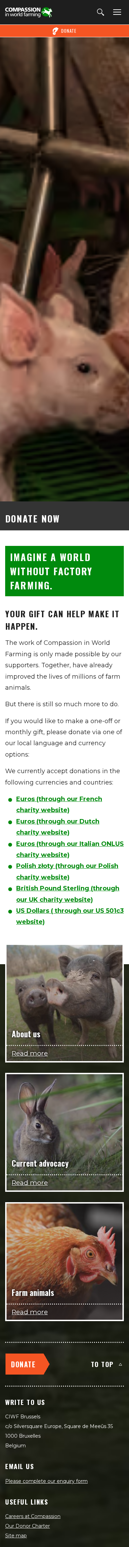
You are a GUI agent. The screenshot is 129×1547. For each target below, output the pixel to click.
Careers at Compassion (33, 1516)
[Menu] (116, 12)
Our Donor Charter (27, 1526)
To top (102, 1364)
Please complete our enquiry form (46, 1481)
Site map (16, 1536)
